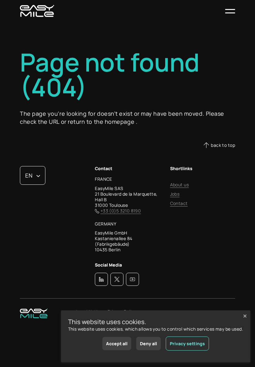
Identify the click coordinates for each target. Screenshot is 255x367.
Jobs (175, 194)
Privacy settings (187, 343)
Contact (179, 203)
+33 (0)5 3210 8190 (120, 211)
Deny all (148, 343)
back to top (223, 145)
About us (179, 185)
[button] (101, 279)
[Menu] (230, 11)
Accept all (117, 343)
